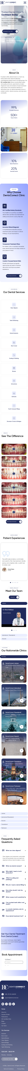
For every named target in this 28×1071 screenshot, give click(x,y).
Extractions (14, 384)
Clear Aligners (14, 307)
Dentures (14, 396)
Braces (14, 371)
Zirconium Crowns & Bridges (14, 421)
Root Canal (14, 345)
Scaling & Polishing (14, 358)
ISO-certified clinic (5, 82)
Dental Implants (14, 333)
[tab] (14, 603)
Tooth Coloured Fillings (14, 409)
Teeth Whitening (14, 320)
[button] (14, 70)
